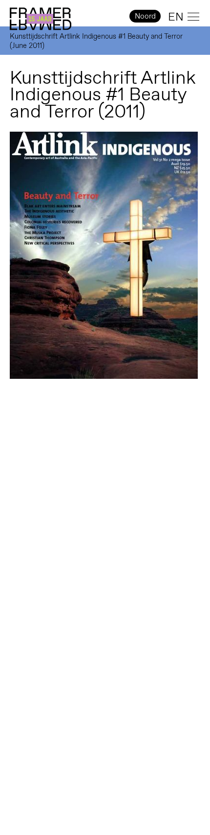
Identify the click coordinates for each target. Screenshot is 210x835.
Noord (145, 16)
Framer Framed (40, 19)
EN (176, 16)
